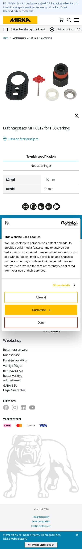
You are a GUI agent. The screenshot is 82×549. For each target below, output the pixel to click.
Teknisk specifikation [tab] (41, 156)
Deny (41, 322)
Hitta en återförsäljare (23, 139)
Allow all (41, 297)
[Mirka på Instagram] (15, 407)
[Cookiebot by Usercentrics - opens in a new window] (61, 223)
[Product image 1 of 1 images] (41, 82)
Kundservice (11, 355)
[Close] (77, 535)
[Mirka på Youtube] (32, 407)
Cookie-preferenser (41, 526)
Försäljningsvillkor (15, 360)
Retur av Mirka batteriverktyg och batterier (13, 375)
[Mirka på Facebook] (6, 407)
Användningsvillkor (41, 521)
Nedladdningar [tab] (41, 165)
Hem (5, 37)
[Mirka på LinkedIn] (23, 407)
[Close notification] (77, 3)
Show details (61, 285)
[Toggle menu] (76, 20)
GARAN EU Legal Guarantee (14, 387)
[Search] (69, 20)
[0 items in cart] (61, 20)
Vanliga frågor (13, 366)
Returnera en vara (15, 349)
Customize (39, 310)
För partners (51, 331)
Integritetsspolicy (41, 516)
